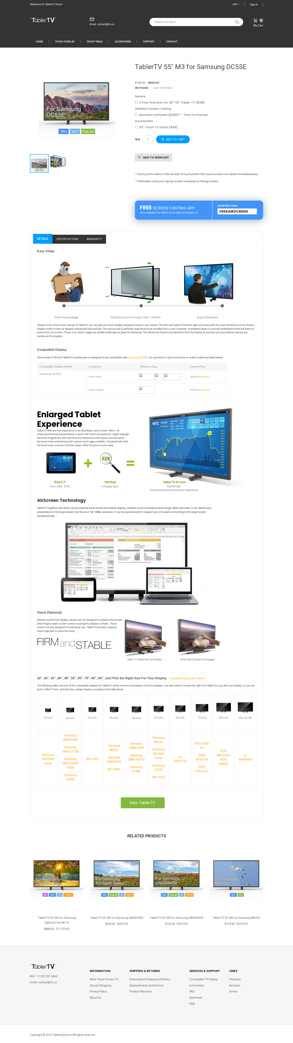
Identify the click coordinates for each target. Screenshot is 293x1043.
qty (137, 139)
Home (39, 41)
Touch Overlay (65, 41)
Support (148, 41)
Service (140, 96)
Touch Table (95, 41)
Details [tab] (42, 238)
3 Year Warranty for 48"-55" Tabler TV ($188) (172, 102)
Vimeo (233, 991)
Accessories (123, 41)
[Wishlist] (57, 901)
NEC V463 (114, 769)
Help (192, 1003)
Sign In (254, 4)
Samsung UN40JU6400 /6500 (70, 763)
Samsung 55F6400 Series (158, 754)
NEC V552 (158, 777)
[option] (77, 107)
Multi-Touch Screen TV (104, 979)
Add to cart (175, 139)
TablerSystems (62, 1034)
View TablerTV (142, 802)
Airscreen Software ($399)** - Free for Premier (173, 115)
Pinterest (235, 979)
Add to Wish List (156, 157)
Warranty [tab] (94, 239)
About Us (95, 997)
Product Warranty (141, 991)
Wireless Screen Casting (153, 109)
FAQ (192, 991)
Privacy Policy (98, 991)
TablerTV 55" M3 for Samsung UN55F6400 (116, 917)
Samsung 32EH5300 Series (48, 759)
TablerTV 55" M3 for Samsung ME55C (236, 917)
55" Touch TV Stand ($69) (158, 127)
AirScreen (144, 181)
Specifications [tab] (67, 239)
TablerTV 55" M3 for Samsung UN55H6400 (176, 917)
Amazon (234, 985)
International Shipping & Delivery (150, 979)
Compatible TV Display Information (203, 982)
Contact (171, 41)
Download (195, 997)
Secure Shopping (100, 985)
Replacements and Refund (146, 985)
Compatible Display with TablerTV (187, 678)
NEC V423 (92, 759)
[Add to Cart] (39, 901)
